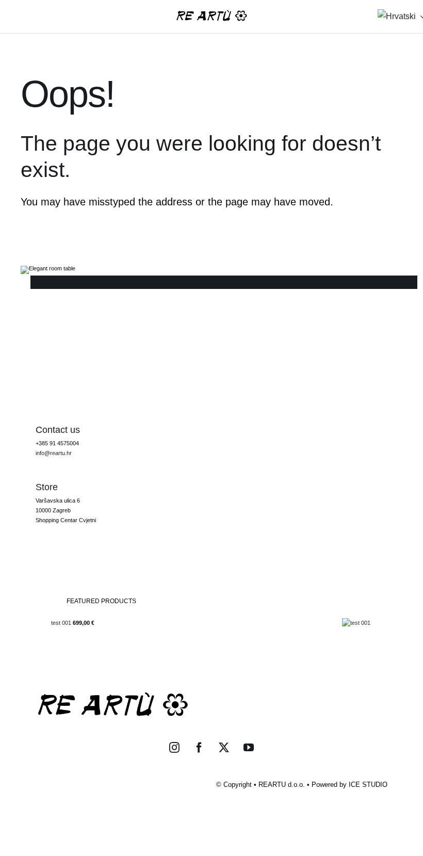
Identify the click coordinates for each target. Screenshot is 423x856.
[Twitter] (224, 747)
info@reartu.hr (54, 453)
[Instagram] (174, 747)
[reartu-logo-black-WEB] (211, 12)
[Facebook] (199, 747)
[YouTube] (248, 747)
